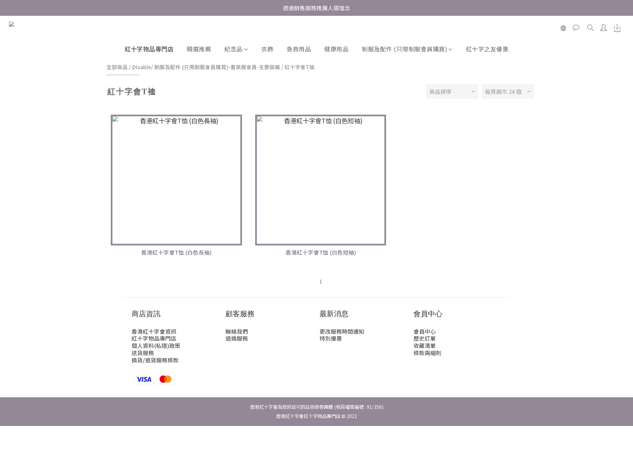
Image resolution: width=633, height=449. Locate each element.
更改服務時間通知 (341, 331)
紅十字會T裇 (300, 66)
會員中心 (424, 331)
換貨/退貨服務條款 (155, 360)
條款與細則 (427, 353)
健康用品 (336, 48)
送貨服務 (143, 353)
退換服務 (237, 338)
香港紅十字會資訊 (154, 331)
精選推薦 (199, 48)
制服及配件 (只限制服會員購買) (404, 48)
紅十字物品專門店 (149, 48)
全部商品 (117, 66)
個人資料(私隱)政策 (156, 346)
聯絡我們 (237, 331)
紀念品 (233, 48)
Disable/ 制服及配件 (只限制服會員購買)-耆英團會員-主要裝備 (206, 66)
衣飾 (267, 48)
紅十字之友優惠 (487, 48)
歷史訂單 (424, 338)
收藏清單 (424, 346)
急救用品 (298, 48)
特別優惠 (330, 338)
